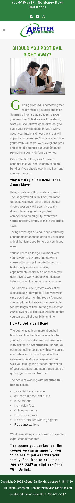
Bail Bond (42, 180)
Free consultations (26, 424)
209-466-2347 (21, 465)
